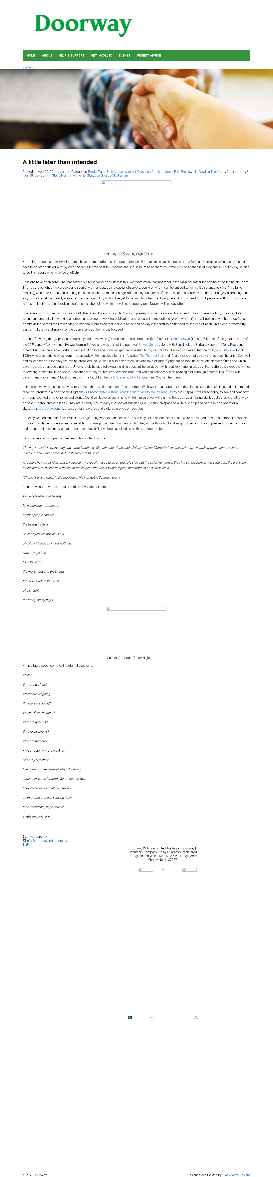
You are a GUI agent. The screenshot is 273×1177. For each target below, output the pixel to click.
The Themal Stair (81, 175)
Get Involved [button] (101, 55)
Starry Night (60, 175)
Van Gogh (101, 175)
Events (125, 55)
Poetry (93, 172)
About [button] (47, 55)
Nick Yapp (218, 172)
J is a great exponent (48, 408)
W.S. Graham (119, 175)
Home (31, 55)
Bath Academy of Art (121, 172)
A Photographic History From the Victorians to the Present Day (129, 392)
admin (66, 172)
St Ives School (40, 175)
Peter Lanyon (236, 172)
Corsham (143, 172)
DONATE (28, 67)
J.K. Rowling (201, 172)
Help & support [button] (72, 55)
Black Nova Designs (236, 1175)
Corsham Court (162, 172)
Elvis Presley (182, 172)
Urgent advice (149, 55)
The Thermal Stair (151, 356)
